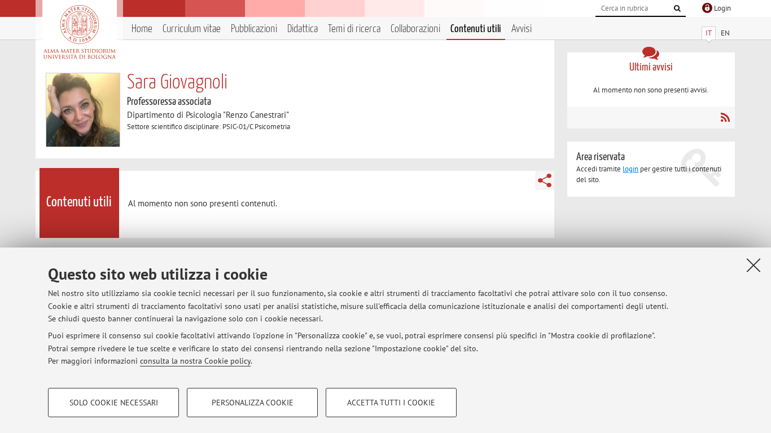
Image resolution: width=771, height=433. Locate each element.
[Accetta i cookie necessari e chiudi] (753, 265)
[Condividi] (545, 180)
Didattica (302, 29)
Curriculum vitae (192, 29)
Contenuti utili (475, 29)
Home (142, 29)
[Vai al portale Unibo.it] (79, 32)
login (630, 169)
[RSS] (725, 117)
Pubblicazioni (254, 29)
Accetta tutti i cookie (391, 402)
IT (709, 33)
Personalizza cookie (252, 402)
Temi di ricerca (354, 29)
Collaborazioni (415, 29)
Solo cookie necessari (113, 402)
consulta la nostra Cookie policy (195, 361)
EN (725, 33)
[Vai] (677, 8)
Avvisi (521, 29)
